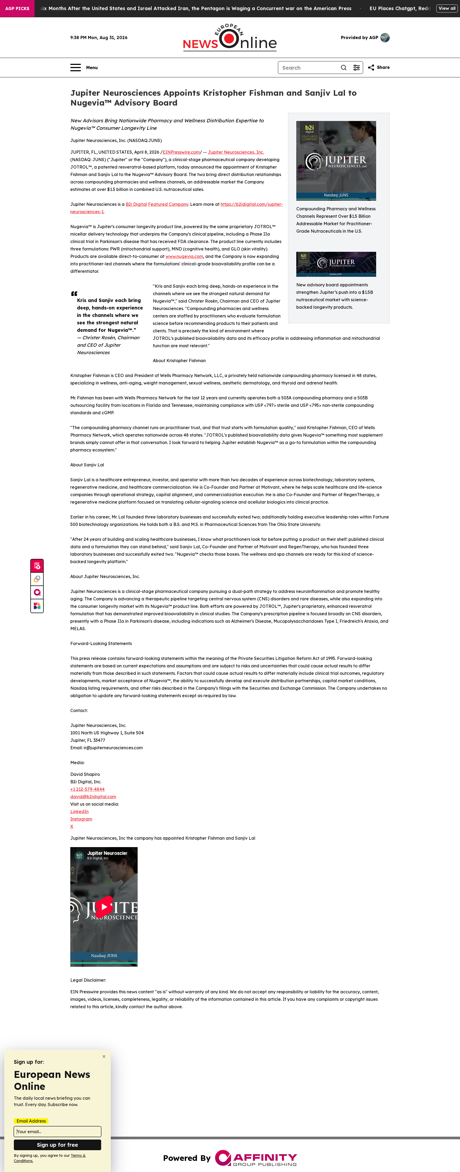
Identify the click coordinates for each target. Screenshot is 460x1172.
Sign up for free (57, 1144)
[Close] (103, 1056)
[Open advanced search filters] (356, 67)
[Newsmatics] (37, 606)
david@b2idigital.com (93, 796)
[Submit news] (37, 566)
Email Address (31, 1121)
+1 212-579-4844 (87, 789)
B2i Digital (136, 204)
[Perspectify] (37, 579)
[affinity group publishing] (37, 592)
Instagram (81, 819)
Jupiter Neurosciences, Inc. (236, 152)
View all (447, 8)
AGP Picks (17, 8)
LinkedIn (79, 811)
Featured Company (168, 204)
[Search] (343, 67)
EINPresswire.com (181, 152)
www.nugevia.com (184, 256)
